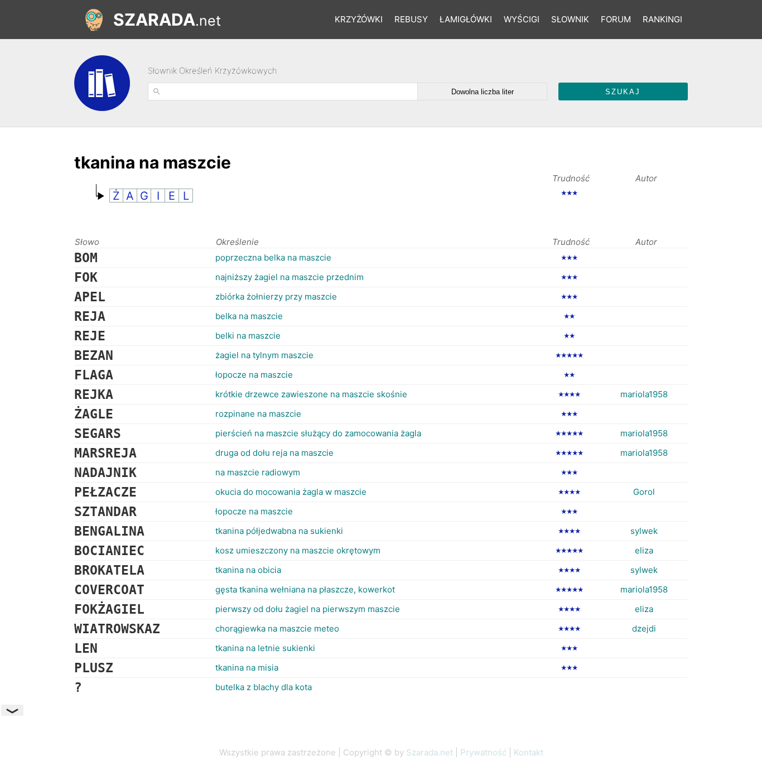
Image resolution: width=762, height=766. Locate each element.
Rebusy (411, 19)
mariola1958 (644, 394)
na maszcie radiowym (257, 472)
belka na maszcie (249, 316)
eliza (644, 550)
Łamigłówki (466, 19)
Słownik (570, 19)
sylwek (644, 531)
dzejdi (644, 628)
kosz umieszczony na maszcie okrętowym (297, 550)
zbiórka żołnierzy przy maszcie (276, 296)
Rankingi (662, 19)
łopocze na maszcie (254, 374)
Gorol (644, 491)
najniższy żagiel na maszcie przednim (289, 277)
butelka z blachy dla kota (263, 687)
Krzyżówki (359, 19)
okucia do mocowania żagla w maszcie (290, 491)
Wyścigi (521, 19)
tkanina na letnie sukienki (265, 648)
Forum (616, 19)
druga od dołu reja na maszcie (274, 452)
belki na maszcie (248, 335)
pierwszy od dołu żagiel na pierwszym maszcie (307, 609)
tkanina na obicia (248, 570)
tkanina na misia (246, 667)
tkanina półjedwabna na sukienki (279, 531)
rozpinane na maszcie (258, 413)
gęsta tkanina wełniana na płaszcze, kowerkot (305, 589)
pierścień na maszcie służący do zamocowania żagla (318, 433)
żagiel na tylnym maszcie (264, 355)
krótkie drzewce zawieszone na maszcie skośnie (311, 394)
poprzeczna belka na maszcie (273, 257)
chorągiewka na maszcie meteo (277, 628)
